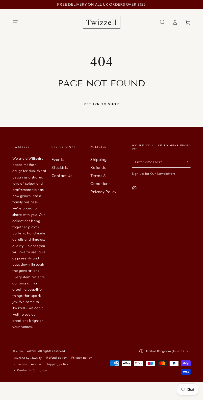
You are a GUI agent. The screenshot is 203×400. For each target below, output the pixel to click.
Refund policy (56, 357)
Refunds (98, 167)
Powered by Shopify (27, 358)
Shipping (98, 159)
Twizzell (30, 351)
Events (57, 159)
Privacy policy (81, 357)
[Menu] (15, 22)
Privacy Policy (103, 191)
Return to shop (101, 104)
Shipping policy (57, 364)
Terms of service (29, 364)
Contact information (32, 370)
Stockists (59, 167)
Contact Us (62, 175)
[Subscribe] (188, 161)
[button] (162, 22)
